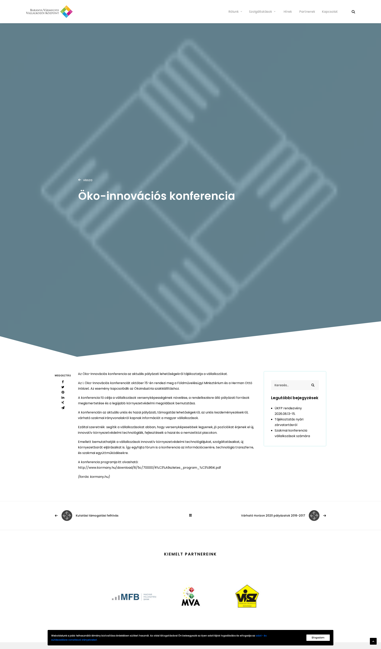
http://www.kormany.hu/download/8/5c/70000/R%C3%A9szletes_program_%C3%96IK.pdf (149, 467)
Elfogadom (318, 637)
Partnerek (307, 11)
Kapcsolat (330, 11)
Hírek (288, 11)
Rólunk (233, 11)
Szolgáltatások (260, 11)
